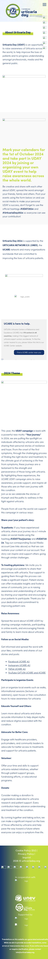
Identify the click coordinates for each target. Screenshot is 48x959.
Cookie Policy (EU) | (27, 850)
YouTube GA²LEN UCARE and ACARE (27, 672)
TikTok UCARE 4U (17, 668)
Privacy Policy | (26, 853)
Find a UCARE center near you (29, 352)
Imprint (27, 857)
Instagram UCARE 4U (19, 665)
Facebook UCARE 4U (19, 661)
